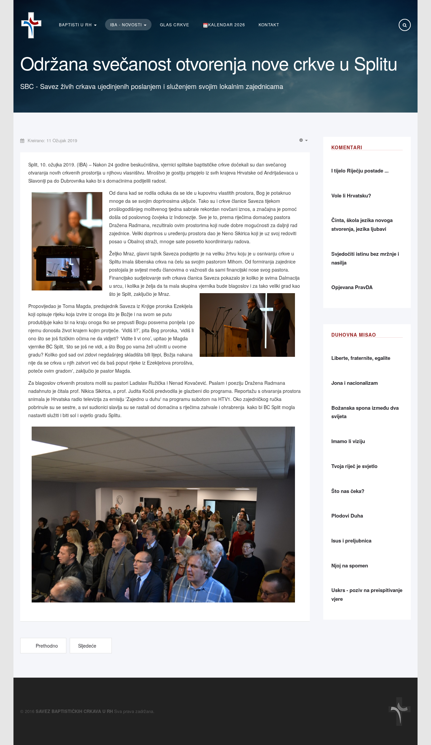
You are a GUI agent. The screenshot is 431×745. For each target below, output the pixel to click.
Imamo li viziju (348, 441)
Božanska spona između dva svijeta (365, 412)
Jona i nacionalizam (354, 382)
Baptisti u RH (76, 24)
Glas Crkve (174, 24)
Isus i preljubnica (351, 540)
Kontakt (269, 24)
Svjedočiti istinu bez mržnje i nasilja (365, 258)
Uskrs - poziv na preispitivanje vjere (366, 594)
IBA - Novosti (126, 24)
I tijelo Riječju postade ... (360, 170)
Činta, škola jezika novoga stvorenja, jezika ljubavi (362, 224)
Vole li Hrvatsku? (351, 195)
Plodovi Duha (347, 515)
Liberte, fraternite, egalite (360, 358)
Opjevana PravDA (352, 287)
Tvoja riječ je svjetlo (354, 466)
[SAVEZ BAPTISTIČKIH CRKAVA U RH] (31, 25)
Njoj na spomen (349, 565)
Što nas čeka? (347, 491)
